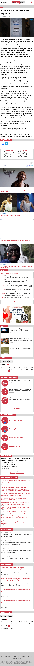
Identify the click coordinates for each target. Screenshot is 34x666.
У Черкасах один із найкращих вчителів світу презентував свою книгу (14, 498)
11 (26, 367)
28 (4, 371)
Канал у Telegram (15, 429)
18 (11, 369)
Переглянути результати (17, 473)
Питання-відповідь (9, 377)
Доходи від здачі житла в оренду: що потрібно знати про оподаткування (20, 389)
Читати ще (17, 408)
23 (24, 369)
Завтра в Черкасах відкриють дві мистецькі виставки (20, 349)
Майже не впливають (10, 466)
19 (14, 369)
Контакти (29, 656)
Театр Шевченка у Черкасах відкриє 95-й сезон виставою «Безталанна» (17, 294)
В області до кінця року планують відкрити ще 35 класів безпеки (23, 154)
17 (9, 369)
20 (16, 369)
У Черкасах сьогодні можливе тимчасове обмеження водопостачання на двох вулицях (15, 512)
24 (27, 369)
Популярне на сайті (9, 477)
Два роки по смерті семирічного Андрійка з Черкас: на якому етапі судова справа (9, 155)
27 (1, 371)
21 (19, 369)
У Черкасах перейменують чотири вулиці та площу (16, 484)
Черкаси (5, 2)
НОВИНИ (4, 270)
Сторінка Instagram (16, 438)
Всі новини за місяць (6, 374)
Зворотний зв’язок (19, 656)
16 (6, 369)
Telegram (30, 136)
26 (32, 369)
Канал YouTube (14, 446)
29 (6, 371)
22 (21, 369)
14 (1, 369)
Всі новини (17, 302)
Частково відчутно (9, 464)
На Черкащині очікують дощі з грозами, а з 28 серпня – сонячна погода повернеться (15, 503)
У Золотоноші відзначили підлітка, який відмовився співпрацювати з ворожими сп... (16, 543)
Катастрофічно (8, 462)
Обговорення (6, 564)
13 (32, 367)
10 (24, 367)
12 (29, 367)
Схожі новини (6, 529)
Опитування (6, 456)
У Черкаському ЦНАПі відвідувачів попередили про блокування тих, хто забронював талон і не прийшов (16, 517)
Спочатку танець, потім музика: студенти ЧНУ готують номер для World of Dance (17, 276)
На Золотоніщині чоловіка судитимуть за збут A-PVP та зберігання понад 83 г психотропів (17, 281)
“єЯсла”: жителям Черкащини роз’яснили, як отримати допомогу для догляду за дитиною (20, 399)
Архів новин (6, 358)
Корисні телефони (6, 656)
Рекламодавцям (17, 658)
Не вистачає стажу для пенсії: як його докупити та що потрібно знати (20, 381)
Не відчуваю (8, 468)
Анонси (4, 326)
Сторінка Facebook (16, 420)
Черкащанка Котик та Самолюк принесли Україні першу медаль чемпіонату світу (17, 290)
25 (29, 369)
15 (4, 369)
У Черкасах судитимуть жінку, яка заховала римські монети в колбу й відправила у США (18, 286)
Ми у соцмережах (8, 415)
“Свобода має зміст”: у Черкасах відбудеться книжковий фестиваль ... (21, 339)
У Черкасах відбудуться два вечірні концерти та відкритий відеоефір (20, 329)
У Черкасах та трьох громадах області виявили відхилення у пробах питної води (15, 494)
